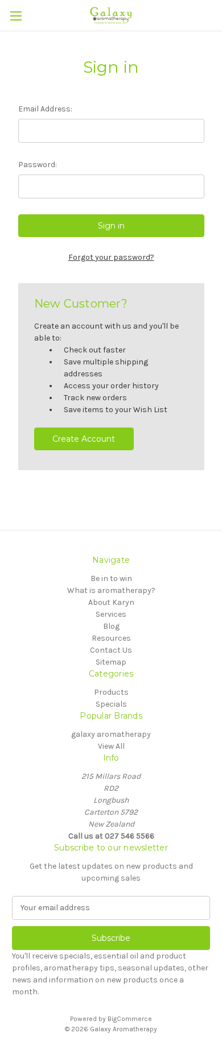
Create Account (83, 439)
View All (111, 746)
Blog (111, 626)
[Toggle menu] (15, 15)
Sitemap (111, 662)
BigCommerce (130, 1019)
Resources (111, 638)
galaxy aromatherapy (111, 734)
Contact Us (111, 650)
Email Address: (45, 109)
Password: (37, 164)
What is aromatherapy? (111, 590)
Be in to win (111, 578)
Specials (111, 704)
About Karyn (111, 602)
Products (111, 692)
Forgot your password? (111, 257)
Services (111, 614)
